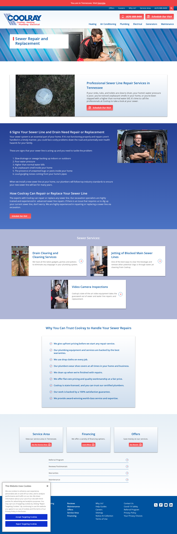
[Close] (47, 486)
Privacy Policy (130, 513)
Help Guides (101, 506)
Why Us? (132, 8)
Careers (121, 8)
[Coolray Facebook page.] (161, 505)
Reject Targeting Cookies (26, 524)
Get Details (134, 445)
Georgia (101, 3)
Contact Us (128, 503)
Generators (151, 24)
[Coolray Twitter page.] (156, 505)
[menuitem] (111, 8)
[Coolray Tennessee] (22, 19)
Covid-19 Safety (131, 506)
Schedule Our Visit (162, 16)
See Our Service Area (39, 445)
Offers (111, 8)
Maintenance (167, 24)
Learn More (87, 445)
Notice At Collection (104, 516)
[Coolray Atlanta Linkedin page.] (171, 505)
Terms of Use (101, 519)
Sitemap (99, 513)
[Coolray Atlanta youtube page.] (166, 505)
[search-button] (171, 8)
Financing (71, 516)
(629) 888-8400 (161, 8)
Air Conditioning (108, 24)
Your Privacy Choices (133, 516)
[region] (26, 507)
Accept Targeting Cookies (26, 517)
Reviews (71, 503)
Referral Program (131, 510)
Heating (92, 24)
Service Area (145, 8)
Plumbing (124, 24)
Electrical (137, 24)
